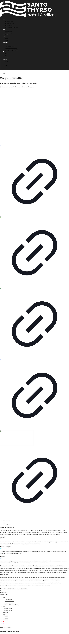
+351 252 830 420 (6, 627)
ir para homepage (29, 86)
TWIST (16, 516)
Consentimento (6, 521)
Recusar (2, 588)
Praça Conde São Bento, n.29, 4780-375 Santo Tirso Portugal (7, 98)
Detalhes (5, 522)
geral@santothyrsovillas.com (7, 124)
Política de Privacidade (5, 134)
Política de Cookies (4, 136)
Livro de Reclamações (5, 138)
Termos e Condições (5, 132)
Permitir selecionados (15, 588)
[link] (34, 180)
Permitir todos (24, 588)
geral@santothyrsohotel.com (7, 121)
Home (4, 73)
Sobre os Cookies (7, 524)
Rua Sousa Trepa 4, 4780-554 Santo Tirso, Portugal (5, 107)
